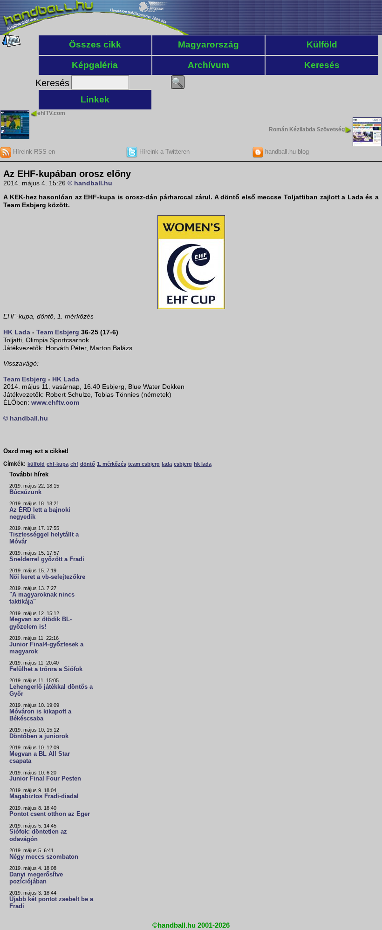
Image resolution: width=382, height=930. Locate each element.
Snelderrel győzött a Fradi (46, 559)
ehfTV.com (51, 113)
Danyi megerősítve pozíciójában (36, 878)
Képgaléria (95, 65)
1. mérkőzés (111, 464)
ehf (74, 464)
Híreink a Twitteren (163, 151)
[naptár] (10, 44)
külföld (36, 464)
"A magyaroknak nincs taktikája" (42, 598)
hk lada (202, 464)
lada (167, 464)
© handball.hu (90, 183)
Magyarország (208, 44)
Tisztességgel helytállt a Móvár (44, 538)
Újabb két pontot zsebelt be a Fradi (51, 903)
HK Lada (16, 332)
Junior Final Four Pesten (45, 778)
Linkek (95, 99)
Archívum (208, 65)
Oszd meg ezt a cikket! (35, 451)
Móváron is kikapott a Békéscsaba (40, 715)
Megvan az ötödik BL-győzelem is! (40, 623)
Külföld (322, 44)
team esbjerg (144, 464)
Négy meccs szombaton (43, 857)
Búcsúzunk (25, 492)
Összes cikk (95, 44)
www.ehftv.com (55, 402)
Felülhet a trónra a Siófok (45, 669)
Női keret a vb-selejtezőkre (47, 577)
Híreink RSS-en (33, 151)
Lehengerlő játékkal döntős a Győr (51, 690)
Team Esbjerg (57, 332)
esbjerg (183, 464)
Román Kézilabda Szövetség (307, 129)
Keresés (322, 65)
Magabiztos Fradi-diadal (44, 796)
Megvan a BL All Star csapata (39, 757)
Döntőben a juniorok (38, 736)
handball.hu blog (286, 151)
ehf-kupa (57, 464)
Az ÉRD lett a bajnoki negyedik (39, 513)
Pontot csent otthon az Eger (49, 814)
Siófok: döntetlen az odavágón (38, 835)
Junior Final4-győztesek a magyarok (46, 648)
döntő (87, 464)
